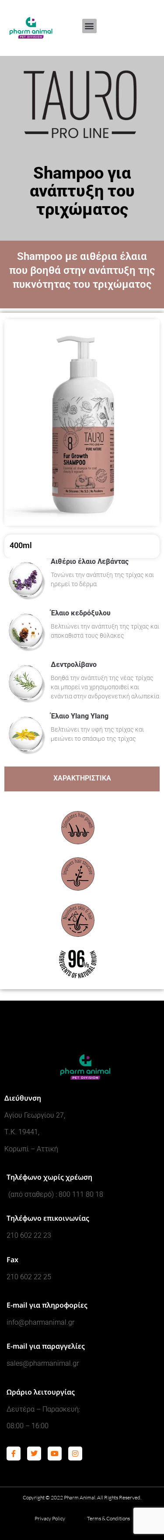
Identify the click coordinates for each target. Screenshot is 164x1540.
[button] (89, 26)
